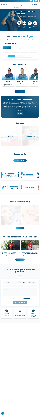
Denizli (15, 50)
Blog (21, 5)
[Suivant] (38, 215)
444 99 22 (7, 315)
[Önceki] (5, 77)
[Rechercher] (14, 7)
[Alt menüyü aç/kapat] (15, 3)
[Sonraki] (35, 77)
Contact (24, 5)
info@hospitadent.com (20, 315)
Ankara (15, 47)
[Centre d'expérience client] (30, 23)
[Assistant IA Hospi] (24, 23)
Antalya (24, 47)
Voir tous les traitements (20, 160)
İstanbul (7, 47)
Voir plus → (20, 227)
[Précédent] (2, 215)
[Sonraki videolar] (38, 248)
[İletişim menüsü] (2, 413)
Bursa (7, 50)
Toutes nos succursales (33, 316)
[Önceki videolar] (2, 248)
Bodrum (33, 47)
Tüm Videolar (20, 259)
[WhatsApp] (35, 23)
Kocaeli (33, 50)
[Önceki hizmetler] (2, 136)
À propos (20, 113)
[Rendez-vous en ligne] (19, 23)
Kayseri (24, 50)
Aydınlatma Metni (26, 298)
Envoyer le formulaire (20, 302)
